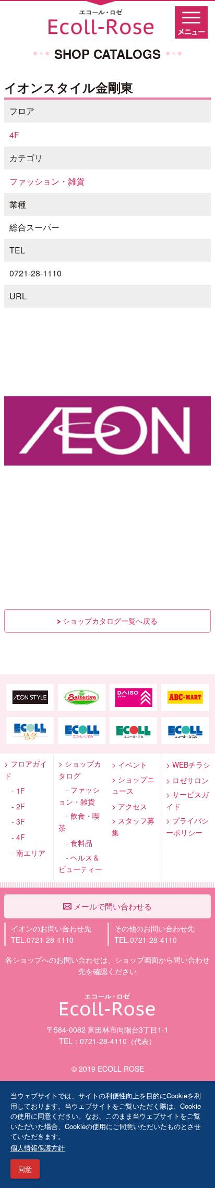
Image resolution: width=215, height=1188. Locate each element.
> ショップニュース (133, 785)
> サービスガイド (187, 800)
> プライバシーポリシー (187, 826)
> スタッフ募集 (133, 826)
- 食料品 (75, 843)
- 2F (14, 806)
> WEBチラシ (188, 764)
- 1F (14, 790)
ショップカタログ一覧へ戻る (109, 620)
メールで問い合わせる (111, 906)
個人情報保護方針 (37, 1148)
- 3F (14, 821)
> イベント (129, 764)
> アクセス (129, 806)
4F (14, 135)
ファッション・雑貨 (47, 181)
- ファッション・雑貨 (79, 795)
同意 (25, 1169)
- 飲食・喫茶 (79, 821)
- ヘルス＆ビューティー (80, 863)
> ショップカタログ (79, 769)
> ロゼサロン (187, 780)
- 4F (14, 837)
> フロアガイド (25, 769)
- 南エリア (24, 852)
